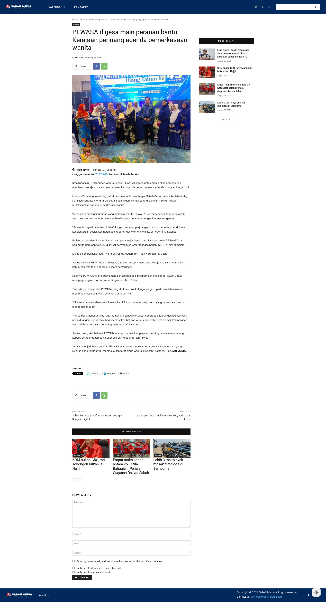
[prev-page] (74, 480)
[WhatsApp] (104, 66)
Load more (225, 119)
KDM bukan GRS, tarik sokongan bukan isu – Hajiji (90, 464)
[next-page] (80, 480)
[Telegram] (256, 7)
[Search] (316, 7)
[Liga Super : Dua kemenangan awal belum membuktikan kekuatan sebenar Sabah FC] (207, 54)
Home (75, 19)
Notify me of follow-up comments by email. (99, 568)
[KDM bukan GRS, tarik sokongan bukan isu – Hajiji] (91, 448)
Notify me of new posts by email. (93, 572)
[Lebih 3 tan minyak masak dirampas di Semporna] (172, 448)
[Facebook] (262, 7)
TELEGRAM (101, 174)
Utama (83, 19)
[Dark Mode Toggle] (316, 592)
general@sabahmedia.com (267, 596)
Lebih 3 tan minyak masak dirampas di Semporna (168, 464)
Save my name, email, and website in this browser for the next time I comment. (120, 561)
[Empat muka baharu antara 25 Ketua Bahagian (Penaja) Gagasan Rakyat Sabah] (131, 448)
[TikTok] (269, 7)
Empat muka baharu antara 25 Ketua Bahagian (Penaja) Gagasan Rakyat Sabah (131, 466)
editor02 (79, 57)
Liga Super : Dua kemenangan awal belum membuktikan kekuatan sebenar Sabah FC (233, 53)
